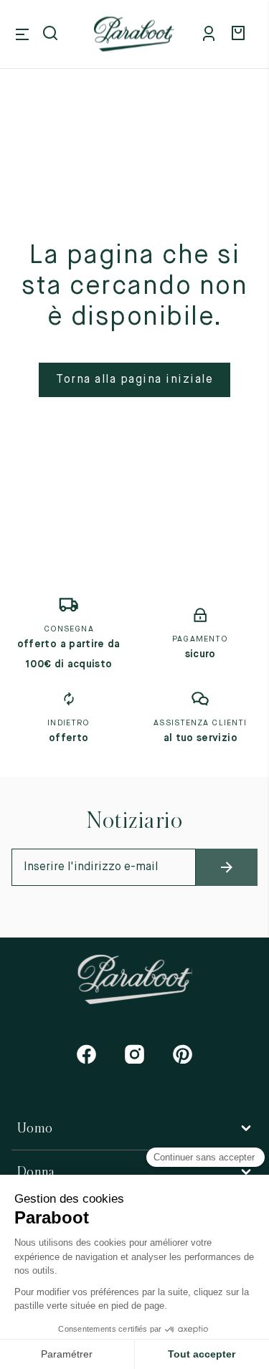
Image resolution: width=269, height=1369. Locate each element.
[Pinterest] (182, 1054)
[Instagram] (134, 1054)
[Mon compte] (211, 34)
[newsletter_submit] (227, 867)
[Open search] (51, 34)
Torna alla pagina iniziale (134, 380)
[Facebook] (86, 1054)
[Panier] (240, 34)
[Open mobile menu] (22, 34)
